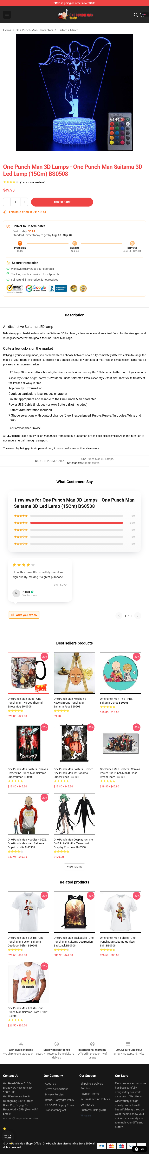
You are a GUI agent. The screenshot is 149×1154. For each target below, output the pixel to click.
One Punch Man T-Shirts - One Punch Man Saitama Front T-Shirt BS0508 (28, 1012)
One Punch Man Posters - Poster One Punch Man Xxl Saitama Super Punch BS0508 (73, 773)
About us (50, 1083)
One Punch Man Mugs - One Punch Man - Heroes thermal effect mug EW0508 (25, 702)
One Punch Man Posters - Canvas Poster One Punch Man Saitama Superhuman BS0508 (28, 773)
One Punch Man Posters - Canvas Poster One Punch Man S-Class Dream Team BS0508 (120, 773)
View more (74, 866)
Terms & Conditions (56, 1089)
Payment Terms (90, 1093)
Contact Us (87, 1104)
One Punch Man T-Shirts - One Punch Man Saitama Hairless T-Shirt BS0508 (118, 941)
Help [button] (142, 1149)
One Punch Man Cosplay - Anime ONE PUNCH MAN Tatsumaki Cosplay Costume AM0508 (73, 843)
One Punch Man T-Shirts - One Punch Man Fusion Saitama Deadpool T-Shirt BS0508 (25, 941)
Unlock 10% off (7, 1137)
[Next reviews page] (137, 615)
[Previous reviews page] (118, 615)
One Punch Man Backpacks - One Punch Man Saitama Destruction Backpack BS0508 (74, 941)
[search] (135, 14)
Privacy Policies (54, 1094)
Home (7, 30)
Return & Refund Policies (95, 1099)
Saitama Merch (68, 30)
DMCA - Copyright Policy (59, 1099)
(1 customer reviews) (32, 182)
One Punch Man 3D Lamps (97, 459)
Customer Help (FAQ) (93, 1110)
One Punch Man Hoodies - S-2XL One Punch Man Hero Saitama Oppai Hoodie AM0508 (27, 843)
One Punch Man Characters (34, 30)
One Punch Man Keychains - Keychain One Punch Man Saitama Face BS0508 (70, 702)
